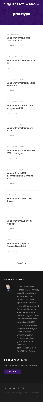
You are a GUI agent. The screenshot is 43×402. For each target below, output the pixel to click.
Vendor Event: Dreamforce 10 (21, 62)
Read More (11, 45)
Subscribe (12, 372)
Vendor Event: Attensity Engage (19, 222)
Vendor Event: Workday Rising (19, 199)
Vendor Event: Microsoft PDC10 (20, 129)
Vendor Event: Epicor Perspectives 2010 (18, 245)
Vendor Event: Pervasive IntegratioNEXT (20, 107)
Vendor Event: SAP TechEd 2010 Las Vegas (21, 152)
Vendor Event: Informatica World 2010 (21, 84)
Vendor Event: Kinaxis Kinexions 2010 (18, 39)
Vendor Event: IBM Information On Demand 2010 (20, 176)
